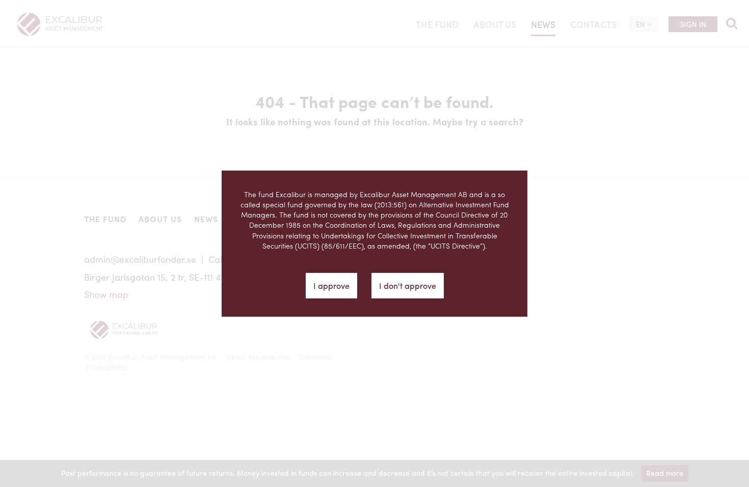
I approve (331, 285)
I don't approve (407, 285)
